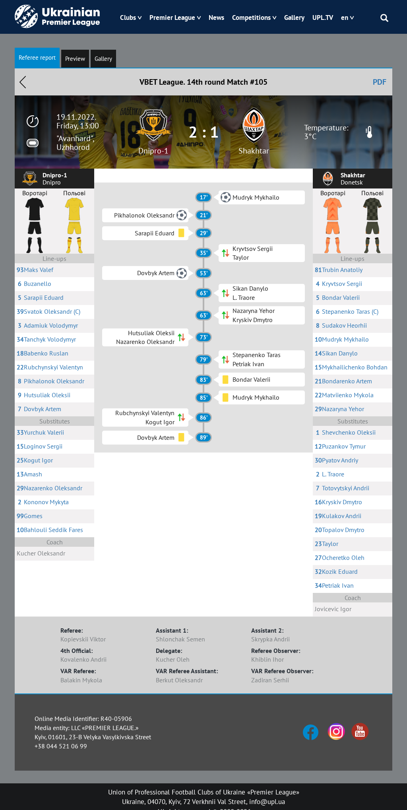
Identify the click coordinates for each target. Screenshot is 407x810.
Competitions (251, 17)
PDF (379, 82)
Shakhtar (253, 151)
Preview (75, 58)
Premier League (172, 17)
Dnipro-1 (153, 151)
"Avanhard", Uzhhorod (75, 143)
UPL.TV (322, 17)
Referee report (37, 57)
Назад (23, 82)
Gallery (294, 17)
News (216, 17)
